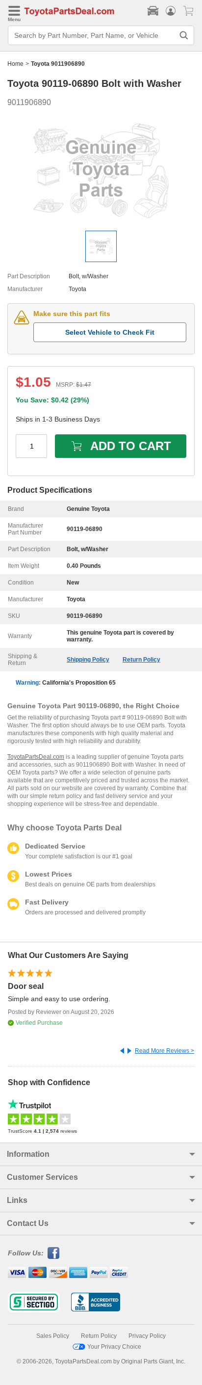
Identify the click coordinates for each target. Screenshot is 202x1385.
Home (15, 63)
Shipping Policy (88, 659)
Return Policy (141, 659)
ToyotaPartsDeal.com (35, 756)
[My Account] (171, 11)
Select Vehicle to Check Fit (109, 332)
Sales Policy (52, 1335)
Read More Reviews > (164, 1050)
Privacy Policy (147, 1335)
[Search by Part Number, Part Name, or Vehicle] (184, 35)
